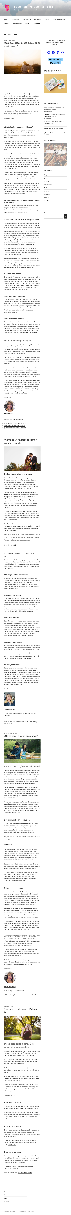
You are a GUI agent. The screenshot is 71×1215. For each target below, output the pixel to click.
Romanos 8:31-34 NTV (11, 1095)
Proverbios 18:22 (13, 168)
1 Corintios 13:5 (28, 611)
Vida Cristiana (26, 19)
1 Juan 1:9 (14, 1168)
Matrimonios (37, 19)
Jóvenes (6, 23)
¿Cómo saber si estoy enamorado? (15, 423)
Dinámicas (37, 23)
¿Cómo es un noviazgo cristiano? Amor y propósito (20, 441)
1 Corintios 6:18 (10, 545)
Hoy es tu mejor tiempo (25, 1173)
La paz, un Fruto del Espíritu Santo (53, 128)
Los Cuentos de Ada (34, 7)
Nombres (46, 198)
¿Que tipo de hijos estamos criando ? (54, 133)
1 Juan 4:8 (8, 844)
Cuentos (27, 23)
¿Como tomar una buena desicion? (15, 428)
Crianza (47, 19)
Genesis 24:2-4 (30, 244)
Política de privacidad (9, 1211)
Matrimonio (47, 194)
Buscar (46, 213)
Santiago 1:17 (12, 1145)
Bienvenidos (15, 19)
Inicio (5, 1192)
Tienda (6, 19)
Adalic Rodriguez (8, 413)
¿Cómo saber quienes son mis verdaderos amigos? (20, 995)
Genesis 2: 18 (8, 137)
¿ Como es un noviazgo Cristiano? (14, 426)
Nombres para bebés (59, 19)
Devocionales (17, 23)
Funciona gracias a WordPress (25, 1211)
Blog (45, 175)
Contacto (6, 1201)
